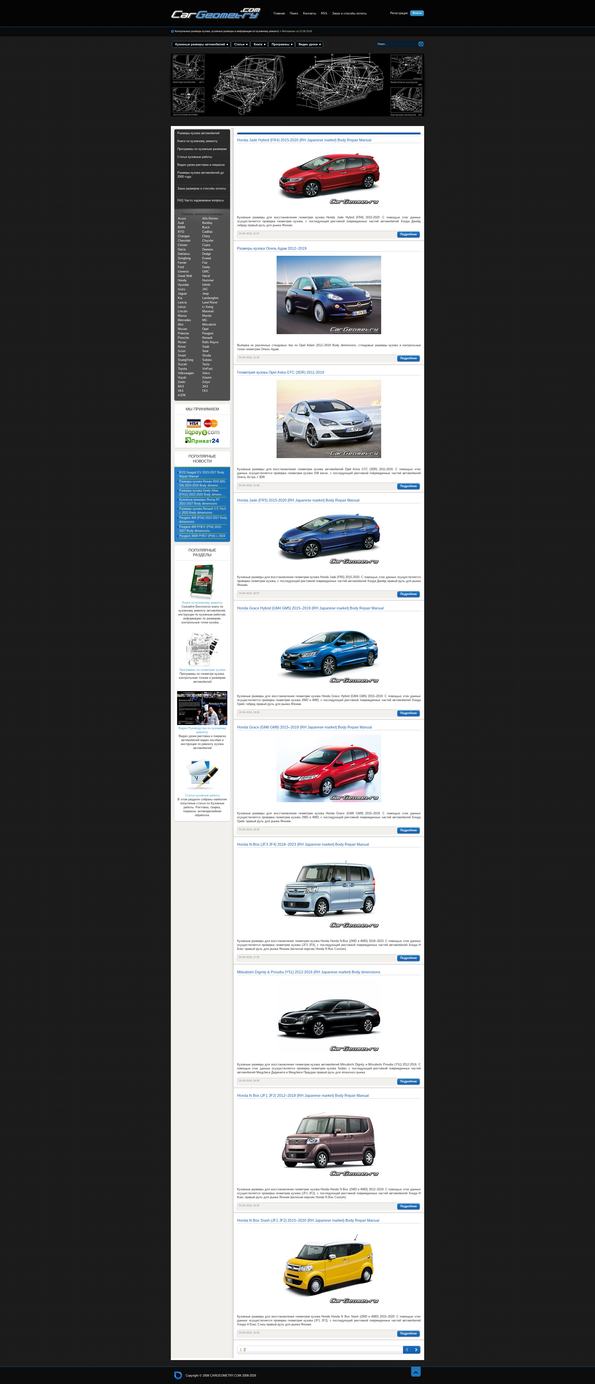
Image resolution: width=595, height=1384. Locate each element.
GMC (205, 271)
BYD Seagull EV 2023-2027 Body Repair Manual (201, 474)
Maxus (182, 315)
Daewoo (207, 249)
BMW (181, 227)
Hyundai (183, 284)
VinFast (207, 368)
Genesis (183, 271)
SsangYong (185, 360)
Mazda (206, 315)
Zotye (206, 382)
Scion (181, 351)
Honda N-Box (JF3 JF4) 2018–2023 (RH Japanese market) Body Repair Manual (303, 844)
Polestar (183, 333)
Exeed (206, 258)
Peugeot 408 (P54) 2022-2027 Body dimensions (203, 519)
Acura (182, 218)
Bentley (207, 223)
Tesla (205, 364)
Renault (207, 337)
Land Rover (210, 302)
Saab (205, 346)
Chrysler (207, 240)
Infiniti (206, 284)
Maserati (208, 311)
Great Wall (185, 276)
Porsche (183, 337)
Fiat (204, 262)
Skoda (206, 355)
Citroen (182, 245)
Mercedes (184, 320)
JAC (205, 289)
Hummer (208, 280)
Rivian (182, 342)
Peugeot (207, 333)
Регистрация (399, 13)
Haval (206, 276)
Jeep (205, 293)
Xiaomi (207, 377)
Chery (206, 236)
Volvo (206, 373)
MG (204, 320)
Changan (184, 236)
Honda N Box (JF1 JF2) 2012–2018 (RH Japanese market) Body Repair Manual (303, 1096)
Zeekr (181, 382)
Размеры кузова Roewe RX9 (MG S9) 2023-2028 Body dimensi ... (202, 483)
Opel (205, 329)
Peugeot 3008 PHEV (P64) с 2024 (202, 536)
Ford (181, 267)
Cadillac (207, 231)
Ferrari (182, 262)
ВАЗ (181, 386)
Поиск (294, 13)
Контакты (309, 13)
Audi (181, 223)
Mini (180, 324)
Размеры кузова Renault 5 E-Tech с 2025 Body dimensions (202, 510)
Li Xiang (207, 307)
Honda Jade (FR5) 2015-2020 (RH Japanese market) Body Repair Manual (298, 500)
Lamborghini (210, 298)
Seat (205, 351)
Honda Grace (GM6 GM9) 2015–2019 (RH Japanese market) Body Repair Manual (304, 727)
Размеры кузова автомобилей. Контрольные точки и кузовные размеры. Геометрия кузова (216, 13)
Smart (182, 355)
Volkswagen (186, 373)
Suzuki (182, 364)
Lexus (182, 307)
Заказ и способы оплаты (349, 13)
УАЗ (180, 391)
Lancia (182, 302)
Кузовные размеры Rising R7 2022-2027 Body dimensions (199, 501)
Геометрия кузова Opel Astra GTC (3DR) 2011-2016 (280, 372)
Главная (279, 13)
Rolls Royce (210, 342)
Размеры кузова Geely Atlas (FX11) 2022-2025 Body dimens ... (202, 492)
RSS (324, 13)
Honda (182, 280)
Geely (206, 267)
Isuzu (181, 289)
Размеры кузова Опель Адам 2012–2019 (272, 248)
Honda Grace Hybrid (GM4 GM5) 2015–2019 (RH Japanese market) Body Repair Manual (310, 608)
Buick (206, 227)
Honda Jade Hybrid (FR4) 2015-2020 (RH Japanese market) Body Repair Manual (304, 140)
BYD (181, 231)
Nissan (182, 329)
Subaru (207, 360)
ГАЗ (205, 391)
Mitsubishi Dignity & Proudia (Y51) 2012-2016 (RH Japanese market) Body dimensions (308, 972)
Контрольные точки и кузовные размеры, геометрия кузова (178, 1375)
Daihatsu (184, 254)
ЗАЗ (205, 386)
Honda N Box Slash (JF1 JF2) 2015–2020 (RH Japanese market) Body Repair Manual (308, 1220)
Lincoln (182, 311)
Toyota (182, 368)
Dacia (181, 249)
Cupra (206, 245)
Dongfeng (184, 258)
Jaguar (182, 293)
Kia (180, 298)
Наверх (416, 1372)
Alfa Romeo (210, 218)
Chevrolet (184, 240)
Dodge (206, 254)
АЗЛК (182, 395)
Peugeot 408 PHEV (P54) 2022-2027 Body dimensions (200, 528)
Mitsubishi (209, 324)
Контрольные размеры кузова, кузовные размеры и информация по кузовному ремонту (227, 31)
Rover (182, 346)
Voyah (182, 377)
